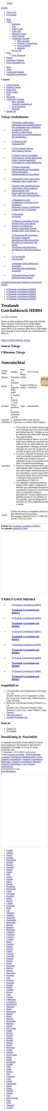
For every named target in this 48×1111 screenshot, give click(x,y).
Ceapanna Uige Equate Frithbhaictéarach (18, 757)
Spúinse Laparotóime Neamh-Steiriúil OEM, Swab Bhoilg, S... (26, 229)
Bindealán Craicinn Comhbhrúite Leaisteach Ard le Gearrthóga (26, 208)
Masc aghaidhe (23, 41)
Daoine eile (16, 50)
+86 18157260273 (14, 715)
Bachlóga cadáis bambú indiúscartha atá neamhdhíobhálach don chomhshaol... (26, 134)
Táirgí (8, 22)
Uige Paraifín (17, 259)
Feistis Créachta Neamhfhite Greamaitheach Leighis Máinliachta (27, 161)
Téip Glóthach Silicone (21, 151)
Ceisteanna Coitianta (15, 60)
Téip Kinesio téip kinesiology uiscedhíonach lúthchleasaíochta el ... (26, 249)
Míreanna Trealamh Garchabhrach (21, 763)
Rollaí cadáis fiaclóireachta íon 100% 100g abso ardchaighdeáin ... (26, 194)
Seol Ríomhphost (8, 771)
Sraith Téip (16, 31)
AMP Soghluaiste (33, 754)
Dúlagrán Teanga (19, 34)
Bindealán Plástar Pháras (22, 278)
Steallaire (21, 48)
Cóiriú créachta (18, 36)
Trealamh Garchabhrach (27, 43)
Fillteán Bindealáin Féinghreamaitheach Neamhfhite (25, 173)
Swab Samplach (24, 46)
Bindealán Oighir (20, 528)
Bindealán (16, 24)
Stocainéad (16, 216)
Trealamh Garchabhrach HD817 (26, 526)
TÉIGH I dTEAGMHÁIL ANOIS (15, 340)
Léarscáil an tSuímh (15, 754)
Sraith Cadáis (17, 29)
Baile (8, 19)
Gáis (14, 26)
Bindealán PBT (18, 144)
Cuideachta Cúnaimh (20, 38)
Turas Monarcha (18, 55)
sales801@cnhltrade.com (16, 717)
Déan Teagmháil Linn (15, 62)
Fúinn (8, 53)
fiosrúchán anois (8, 750)
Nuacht (9, 58)
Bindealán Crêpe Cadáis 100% (25, 181)
